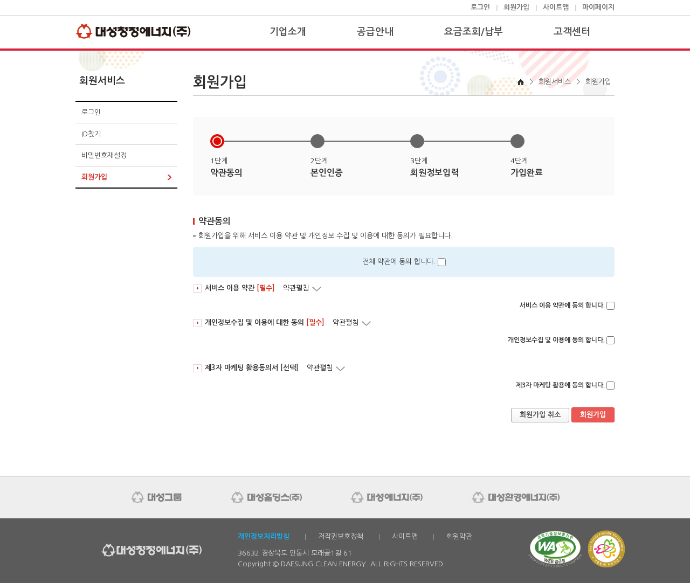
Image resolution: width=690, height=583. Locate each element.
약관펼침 (303, 288)
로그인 (480, 7)
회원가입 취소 (540, 414)
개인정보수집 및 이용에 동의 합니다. (556, 340)
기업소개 (288, 32)
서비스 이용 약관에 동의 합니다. (562, 305)
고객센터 (572, 32)
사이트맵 (556, 7)
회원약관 (459, 536)
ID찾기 (91, 133)
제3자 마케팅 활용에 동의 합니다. (560, 385)
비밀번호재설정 (104, 155)
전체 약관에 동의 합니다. (399, 261)
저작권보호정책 (340, 536)
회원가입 (516, 7)
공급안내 (375, 32)
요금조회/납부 (473, 32)
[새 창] (555, 566)
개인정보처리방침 (263, 536)
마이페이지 (598, 7)
